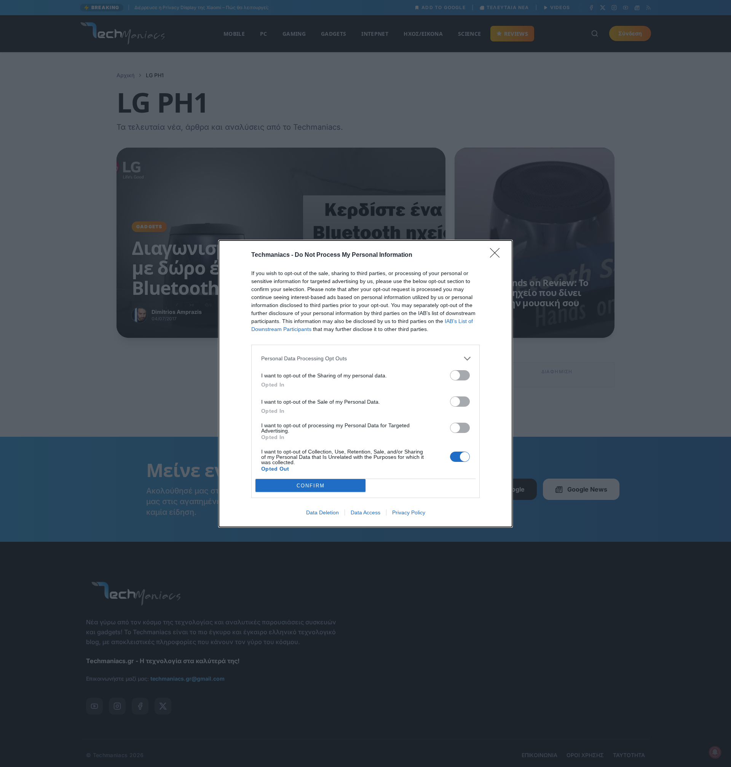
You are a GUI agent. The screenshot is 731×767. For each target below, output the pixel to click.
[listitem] (365, 359)
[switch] (460, 375)
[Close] (497, 255)
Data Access (365, 512)
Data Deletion (322, 512)
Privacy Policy (408, 512)
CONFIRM (311, 485)
